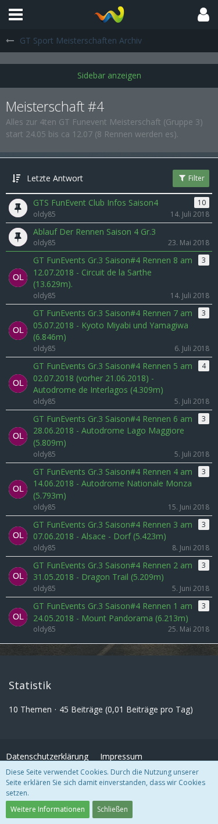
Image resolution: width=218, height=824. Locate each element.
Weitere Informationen (47, 809)
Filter (196, 178)
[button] (16, 14)
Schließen (112, 809)
